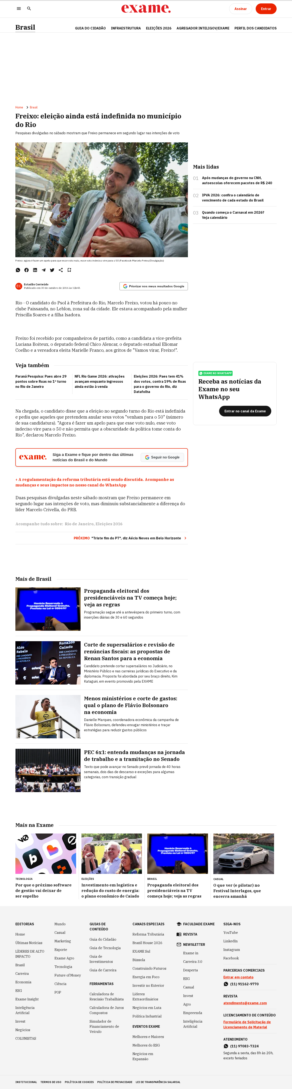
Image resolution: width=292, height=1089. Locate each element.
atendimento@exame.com (245, 1003)
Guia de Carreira (103, 970)
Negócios (22, 1030)
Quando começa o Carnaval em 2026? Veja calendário (233, 215)
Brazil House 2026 (147, 943)
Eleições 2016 (109, 523)
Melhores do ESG (146, 1045)
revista (190, 934)
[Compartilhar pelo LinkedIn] (35, 270)
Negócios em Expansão (143, 1056)
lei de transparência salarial (158, 1082)
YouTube (230, 932)
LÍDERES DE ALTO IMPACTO (29, 954)
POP (58, 992)
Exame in (190, 953)
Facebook (231, 958)
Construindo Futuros (149, 968)
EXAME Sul (141, 951)
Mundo (60, 924)
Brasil (25, 27)
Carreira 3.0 (192, 961)
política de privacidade (114, 1082)
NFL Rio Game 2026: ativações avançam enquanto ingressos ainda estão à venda (100, 381)
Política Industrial (147, 1016)
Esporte (61, 949)
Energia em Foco (146, 977)
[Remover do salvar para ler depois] (69, 270)
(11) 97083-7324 (244, 1046)
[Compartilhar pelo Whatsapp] (18, 270)
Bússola (139, 960)
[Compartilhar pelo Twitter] (52, 270)
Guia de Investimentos (101, 959)
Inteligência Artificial (25, 1010)
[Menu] (18, 9)
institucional (26, 1082)
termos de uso (50, 1082)
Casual (60, 932)
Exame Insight (27, 999)
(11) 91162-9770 (244, 984)
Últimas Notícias (28, 943)
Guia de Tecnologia (105, 948)
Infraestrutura (126, 28)
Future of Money (68, 975)
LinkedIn (230, 941)
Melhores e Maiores (148, 1037)
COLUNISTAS (25, 1038)
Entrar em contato (238, 977)
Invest (20, 1021)
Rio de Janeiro (79, 523)
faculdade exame (199, 924)
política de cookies (79, 1082)
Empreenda (192, 1013)
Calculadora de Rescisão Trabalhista (107, 996)
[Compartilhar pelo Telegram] (43, 270)
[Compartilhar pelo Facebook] (26, 270)
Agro (187, 1004)
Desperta (190, 970)
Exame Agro (64, 958)
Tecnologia (63, 967)
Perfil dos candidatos (255, 28)
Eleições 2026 (158, 28)
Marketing (63, 941)
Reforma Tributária (148, 934)
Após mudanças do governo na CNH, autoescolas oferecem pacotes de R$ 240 (237, 180)
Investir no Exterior (148, 985)
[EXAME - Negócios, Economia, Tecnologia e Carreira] (146, 8)
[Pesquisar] (29, 9)
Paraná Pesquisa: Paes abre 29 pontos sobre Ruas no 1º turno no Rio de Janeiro (40, 381)
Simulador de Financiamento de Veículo (104, 1026)
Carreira (22, 973)
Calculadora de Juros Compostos (107, 1010)
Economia (23, 982)
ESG (18, 990)
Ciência (60, 984)
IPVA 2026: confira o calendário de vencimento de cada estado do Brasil (233, 197)
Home (19, 107)
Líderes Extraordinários (145, 996)
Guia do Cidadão (90, 28)
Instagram (231, 949)
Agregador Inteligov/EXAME (203, 28)
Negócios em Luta (147, 1008)
